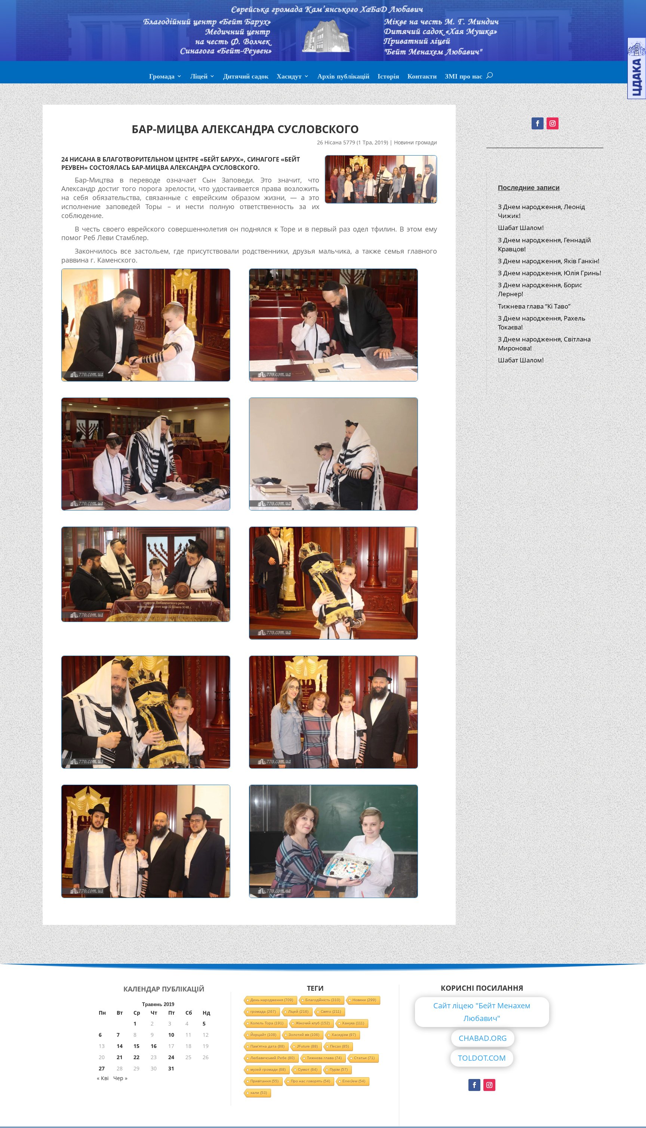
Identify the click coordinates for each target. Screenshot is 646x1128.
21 (120, 1057)
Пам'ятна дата (267, 1046)
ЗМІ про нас (463, 77)
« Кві (103, 1078)
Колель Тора (266, 1023)
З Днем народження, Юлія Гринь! (550, 273)
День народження (271, 1000)
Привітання (264, 1081)
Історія (388, 77)
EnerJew (353, 1081)
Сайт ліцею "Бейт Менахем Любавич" (481, 1011)
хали (258, 1093)
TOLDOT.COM (482, 1058)
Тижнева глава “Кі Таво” (534, 306)
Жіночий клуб (313, 1023)
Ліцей (198, 77)
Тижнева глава (324, 1058)
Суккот (307, 1069)
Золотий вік (304, 1035)
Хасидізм (344, 1035)
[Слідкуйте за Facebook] (538, 123)
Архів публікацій (343, 77)
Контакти (422, 77)
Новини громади (415, 142)
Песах (339, 1046)
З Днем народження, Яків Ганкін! (549, 261)
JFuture (307, 1046)
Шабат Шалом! (521, 227)
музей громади (268, 1069)
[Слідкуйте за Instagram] (553, 123)
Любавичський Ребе (272, 1058)
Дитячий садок (245, 77)
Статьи (364, 1058)
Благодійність (322, 1000)
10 (171, 1034)
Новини (364, 1000)
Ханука (353, 1023)
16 (154, 1045)
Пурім (339, 1069)
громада (263, 1011)
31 (171, 1068)
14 (120, 1045)
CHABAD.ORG (483, 1038)
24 (171, 1057)
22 (136, 1057)
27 (102, 1068)
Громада (162, 77)
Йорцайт (263, 1035)
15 (136, 1045)
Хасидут (289, 77)
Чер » (120, 1078)
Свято (331, 1011)
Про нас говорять (310, 1081)
